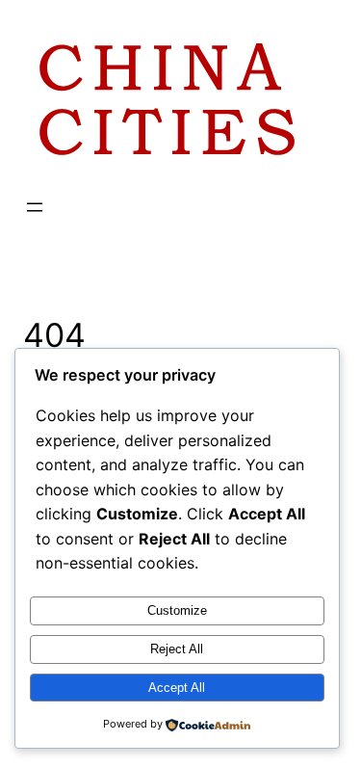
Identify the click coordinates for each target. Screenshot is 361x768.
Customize (177, 610)
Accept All (176, 687)
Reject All (176, 649)
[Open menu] (34, 207)
